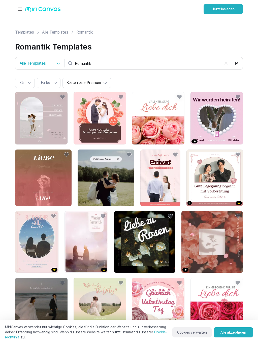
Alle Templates (55, 32)
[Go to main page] (43, 10)
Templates (24, 32)
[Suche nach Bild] (236, 63)
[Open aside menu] (20, 9)
